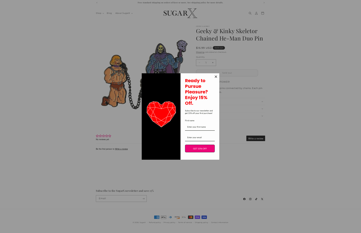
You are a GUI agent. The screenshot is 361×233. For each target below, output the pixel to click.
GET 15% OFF (200, 148)
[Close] (216, 76)
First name (189, 120)
